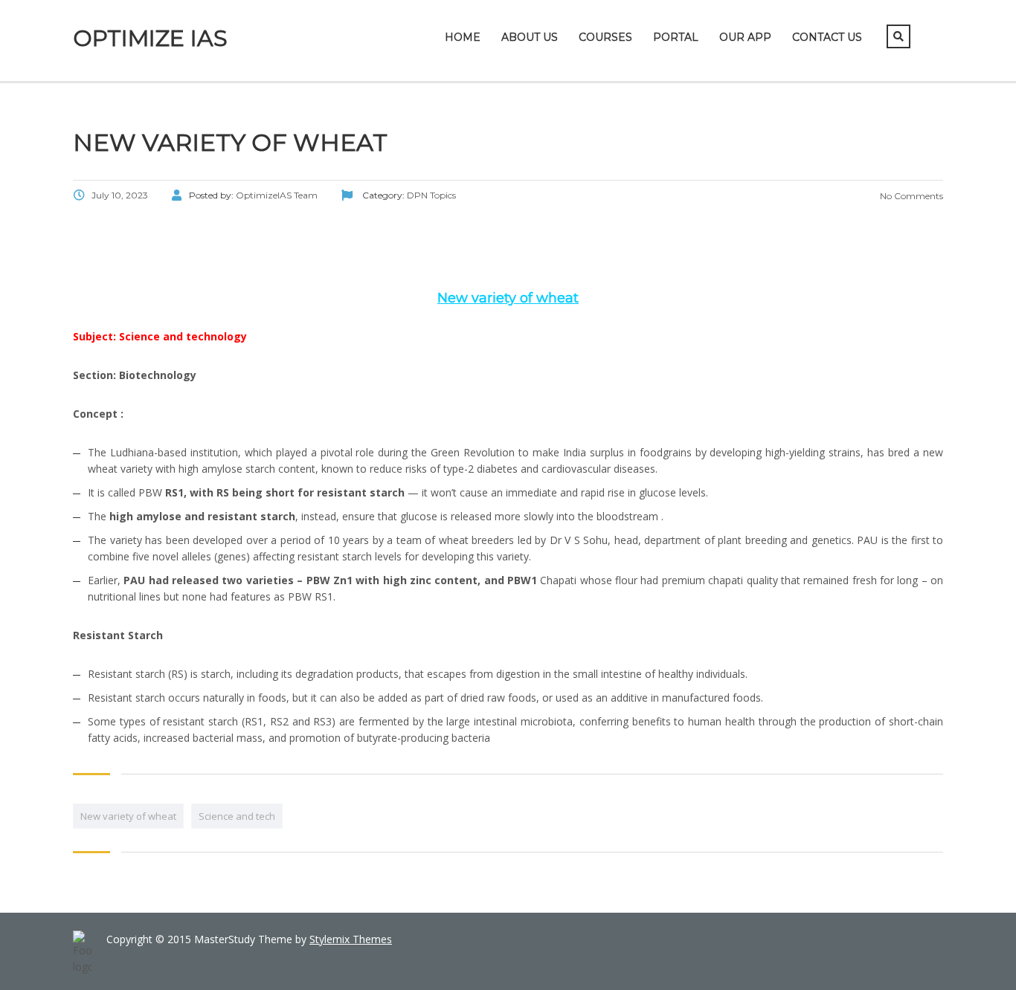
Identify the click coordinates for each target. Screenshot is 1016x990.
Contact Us (827, 37)
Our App (745, 37)
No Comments (910, 195)
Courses (605, 37)
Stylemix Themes (350, 939)
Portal (675, 37)
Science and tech (237, 816)
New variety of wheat (128, 816)
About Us (529, 37)
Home (462, 37)
